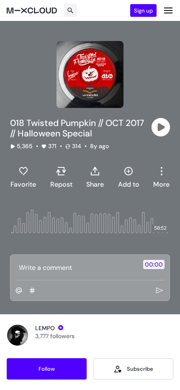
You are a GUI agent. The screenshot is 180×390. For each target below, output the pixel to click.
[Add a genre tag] (32, 290)
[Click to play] (161, 127)
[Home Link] (32, 10)
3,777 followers (55, 336)
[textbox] (75, 267)
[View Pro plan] (60, 327)
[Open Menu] (168, 10)
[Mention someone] (18, 290)
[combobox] (161, 177)
